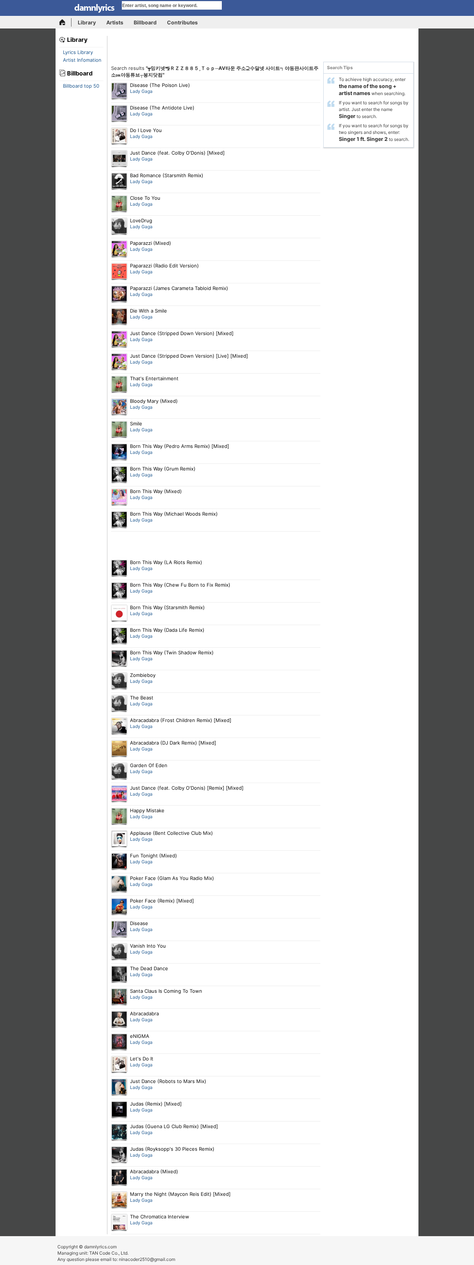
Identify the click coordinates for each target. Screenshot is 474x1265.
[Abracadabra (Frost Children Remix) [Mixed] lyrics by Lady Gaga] (119, 726)
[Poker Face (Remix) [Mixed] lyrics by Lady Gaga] (119, 907)
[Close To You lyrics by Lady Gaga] (119, 204)
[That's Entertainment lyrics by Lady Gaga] (119, 385)
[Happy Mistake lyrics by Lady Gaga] (119, 817)
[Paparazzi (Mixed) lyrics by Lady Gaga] (119, 249)
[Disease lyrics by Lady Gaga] (119, 929)
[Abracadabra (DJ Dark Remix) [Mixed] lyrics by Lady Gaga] (119, 749)
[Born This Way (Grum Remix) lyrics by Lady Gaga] (119, 475)
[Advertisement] (263, 49)
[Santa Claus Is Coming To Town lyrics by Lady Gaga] (119, 997)
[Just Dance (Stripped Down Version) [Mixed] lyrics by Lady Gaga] (119, 339)
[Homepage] (65, 22)
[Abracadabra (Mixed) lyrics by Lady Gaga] (119, 1178)
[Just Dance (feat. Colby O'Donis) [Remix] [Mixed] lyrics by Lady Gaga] (119, 794)
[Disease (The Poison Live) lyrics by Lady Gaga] (119, 91)
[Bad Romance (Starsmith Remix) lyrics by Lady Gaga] (119, 181)
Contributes (182, 22)
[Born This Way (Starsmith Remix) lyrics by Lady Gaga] (119, 614)
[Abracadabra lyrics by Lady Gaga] (119, 1020)
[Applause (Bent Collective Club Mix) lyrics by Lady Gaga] (119, 839)
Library (87, 22)
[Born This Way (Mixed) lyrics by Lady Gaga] (119, 497)
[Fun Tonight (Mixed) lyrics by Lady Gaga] (119, 862)
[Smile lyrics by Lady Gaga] (119, 430)
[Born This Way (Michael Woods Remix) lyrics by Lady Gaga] (119, 520)
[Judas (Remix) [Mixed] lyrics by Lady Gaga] (119, 1110)
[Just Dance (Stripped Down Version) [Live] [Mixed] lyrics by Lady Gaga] (119, 362)
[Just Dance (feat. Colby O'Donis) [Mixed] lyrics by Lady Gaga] (119, 159)
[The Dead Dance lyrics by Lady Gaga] (119, 975)
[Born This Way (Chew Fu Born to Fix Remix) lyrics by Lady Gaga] (119, 591)
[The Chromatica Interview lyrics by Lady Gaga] (119, 1223)
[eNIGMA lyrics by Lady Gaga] (119, 1042)
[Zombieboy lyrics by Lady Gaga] (119, 681)
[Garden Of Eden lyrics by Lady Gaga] (119, 771)
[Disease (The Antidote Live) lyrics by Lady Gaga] (119, 114)
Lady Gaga (141, 91)
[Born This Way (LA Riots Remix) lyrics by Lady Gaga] (119, 568)
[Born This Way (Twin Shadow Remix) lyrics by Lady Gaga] (119, 659)
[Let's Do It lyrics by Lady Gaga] (119, 1065)
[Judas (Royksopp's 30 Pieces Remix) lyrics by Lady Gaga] (119, 1155)
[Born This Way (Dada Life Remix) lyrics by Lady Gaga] (119, 636)
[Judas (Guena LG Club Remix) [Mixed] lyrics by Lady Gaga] (119, 1132)
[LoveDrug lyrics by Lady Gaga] (119, 227)
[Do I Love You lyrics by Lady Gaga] (119, 136)
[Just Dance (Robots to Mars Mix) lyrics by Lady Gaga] (119, 1087)
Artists (114, 22)
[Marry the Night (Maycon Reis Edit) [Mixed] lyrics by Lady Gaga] (119, 1200)
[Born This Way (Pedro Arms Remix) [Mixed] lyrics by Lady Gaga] (119, 452)
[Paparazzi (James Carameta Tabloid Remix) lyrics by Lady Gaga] (119, 294)
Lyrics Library (78, 52)
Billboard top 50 (81, 86)
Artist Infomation (82, 60)
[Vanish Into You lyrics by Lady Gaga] (119, 952)
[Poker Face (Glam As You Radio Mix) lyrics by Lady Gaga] (119, 884)
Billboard (145, 22)
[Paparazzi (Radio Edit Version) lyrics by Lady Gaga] (119, 272)
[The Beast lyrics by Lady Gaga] (119, 704)
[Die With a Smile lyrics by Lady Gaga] (119, 317)
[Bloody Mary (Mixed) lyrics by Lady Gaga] (119, 407)
